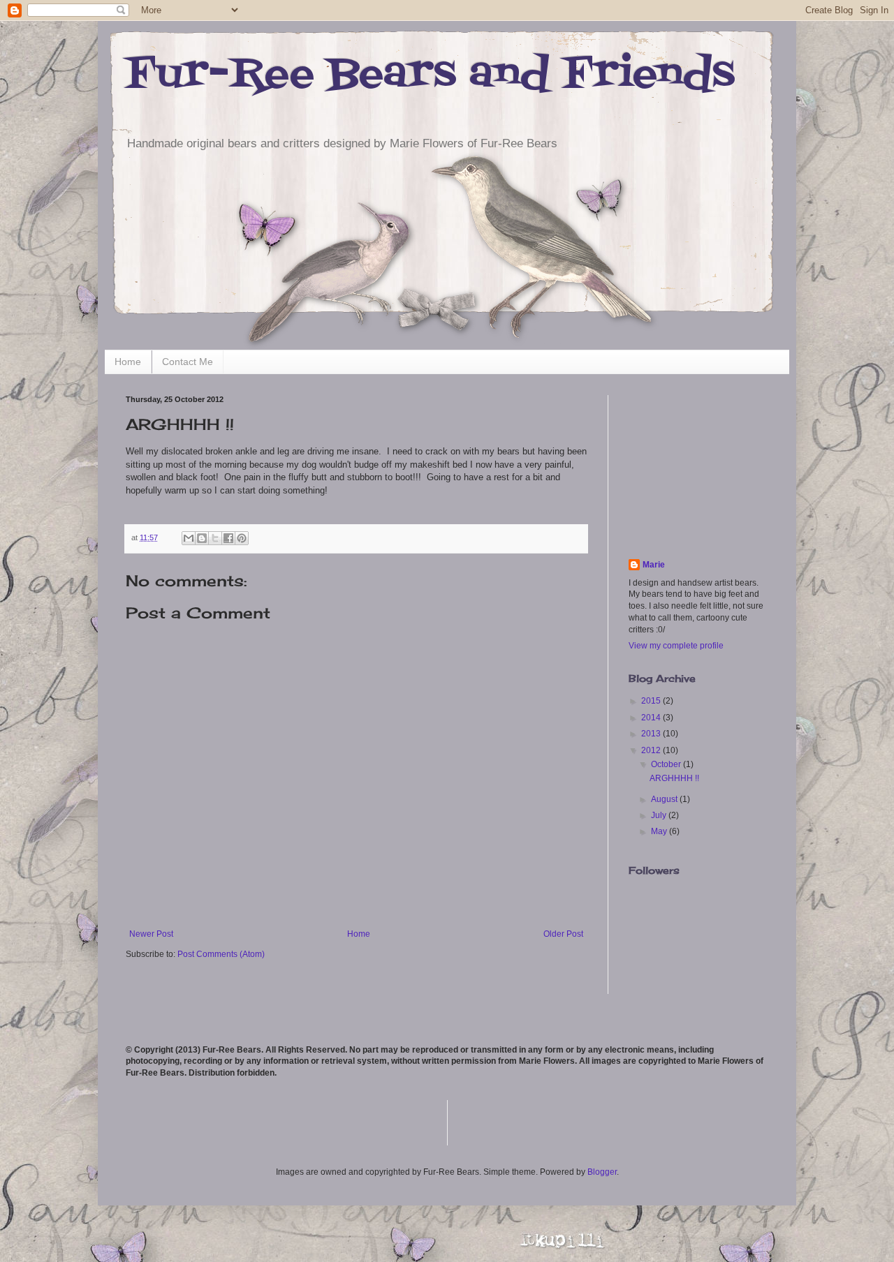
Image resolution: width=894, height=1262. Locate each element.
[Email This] (189, 538)
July (659, 815)
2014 (652, 717)
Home (128, 361)
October (667, 764)
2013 (652, 733)
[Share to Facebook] (228, 538)
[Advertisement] (698, 465)
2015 (652, 701)
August (665, 799)
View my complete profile (676, 646)
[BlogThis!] (202, 538)
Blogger (602, 1172)
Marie (654, 565)
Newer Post (151, 934)
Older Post (563, 934)
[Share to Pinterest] (242, 538)
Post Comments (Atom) (221, 954)
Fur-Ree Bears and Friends (430, 75)
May (660, 831)
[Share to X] (215, 538)
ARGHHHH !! (674, 778)
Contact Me (187, 361)
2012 (652, 750)
